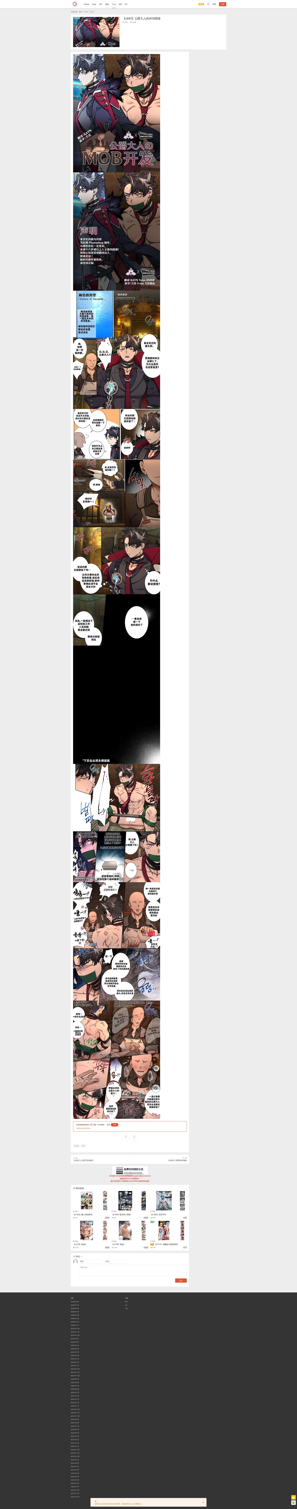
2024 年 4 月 (75, 1396)
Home (86, 4)
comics (76, 1146)
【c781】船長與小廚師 (121, 1214)
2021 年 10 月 (75, 1497)
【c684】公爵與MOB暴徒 (177, 1160)
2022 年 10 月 (75, 1456)
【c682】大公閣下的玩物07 (83, 1160)
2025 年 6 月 (75, 1349)
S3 (126, 4)
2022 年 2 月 (75, 1483)
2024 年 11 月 (75, 1372)
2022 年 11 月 (75, 1453)
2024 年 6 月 (75, 1389)
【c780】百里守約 (158, 1214)
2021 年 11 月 (75, 1493)
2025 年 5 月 (75, 1352)
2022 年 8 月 (75, 1463)
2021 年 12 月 (75, 1490)
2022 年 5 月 (75, 1473)
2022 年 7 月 (75, 1466)
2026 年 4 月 (75, 1315)
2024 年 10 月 (75, 1376)
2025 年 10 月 (75, 1335)
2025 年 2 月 (75, 1362)
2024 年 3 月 (75, 1399)
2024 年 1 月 (75, 1406)
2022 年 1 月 (75, 1487)
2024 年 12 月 (75, 1369)
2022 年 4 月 (75, 1476)
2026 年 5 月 (75, 1312)
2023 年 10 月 (75, 1416)
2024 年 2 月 (75, 1402)
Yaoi (114, 4)
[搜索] (208, 4)
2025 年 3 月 (75, 1359)
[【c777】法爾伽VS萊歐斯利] (164, 1230)
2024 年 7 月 (75, 1386)
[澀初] (75, 4)
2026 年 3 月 (75, 1318)
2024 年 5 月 (75, 1392)
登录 (114, 1125)
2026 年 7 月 (75, 1305)
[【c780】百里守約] (164, 1200)
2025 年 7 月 (75, 1345)
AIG (120, 4)
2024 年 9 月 (75, 1379)
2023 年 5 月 (75, 1433)
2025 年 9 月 (75, 1339)
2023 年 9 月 (75, 1419)
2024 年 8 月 (75, 1382)
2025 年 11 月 (75, 1332)
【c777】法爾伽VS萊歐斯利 (164, 1244)
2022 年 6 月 (75, 1470)
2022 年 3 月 (75, 1480)
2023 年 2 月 (75, 1443)
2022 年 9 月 (75, 1460)
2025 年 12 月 (75, 1328)
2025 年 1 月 (75, 1365)
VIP (100, 4)
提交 (181, 1280)
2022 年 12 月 (75, 1450)
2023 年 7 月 (75, 1426)
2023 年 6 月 (75, 1429)
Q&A (107, 4)
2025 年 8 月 (75, 1342)
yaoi (83, 1146)
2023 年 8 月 (75, 1423)
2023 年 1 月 (75, 1446)
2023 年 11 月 (75, 1413)
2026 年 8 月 (75, 1302)
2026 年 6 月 (75, 1308)
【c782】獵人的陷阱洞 (82, 1214)
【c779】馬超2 (79, 1244)
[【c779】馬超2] (86, 1230)
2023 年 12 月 (75, 1409)
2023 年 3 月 (75, 1439)
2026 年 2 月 (75, 1322)
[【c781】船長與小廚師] (125, 1200)
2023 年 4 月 (75, 1436)
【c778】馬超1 (118, 1244)
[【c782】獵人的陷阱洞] (86, 1200)
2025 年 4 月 (75, 1355)
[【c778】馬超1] (125, 1230)
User (94, 4)
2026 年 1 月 (75, 1325)
